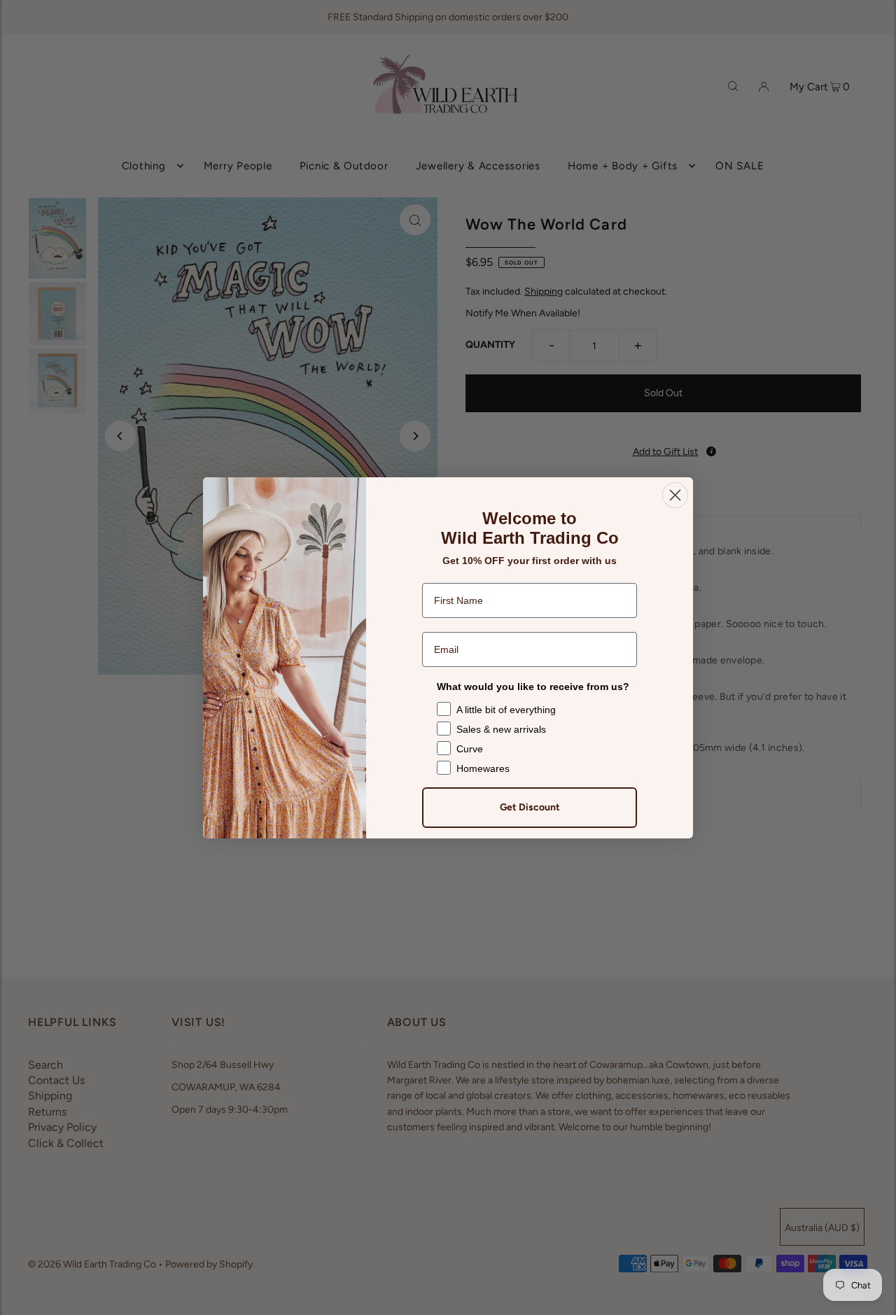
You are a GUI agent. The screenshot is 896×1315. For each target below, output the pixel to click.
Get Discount (530, 807)
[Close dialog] (675, 495)
